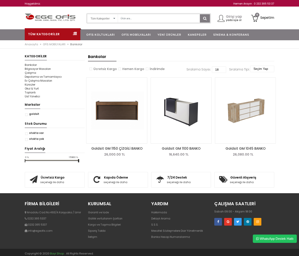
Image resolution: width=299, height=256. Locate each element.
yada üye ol (233, 20)
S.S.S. (154, 224)
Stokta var (36, 133)
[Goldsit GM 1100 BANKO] (181, 110)
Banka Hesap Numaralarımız (170, 237)
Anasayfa (31, 44)
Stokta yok (36, 139)
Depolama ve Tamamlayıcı (43, 77)
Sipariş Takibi (97, 231)
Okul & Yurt (32, 88)
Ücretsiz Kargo (105, 69)
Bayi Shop (57, 253)
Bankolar (31, 65)
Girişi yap (234, 16)
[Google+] (228, 222)
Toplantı (30, 92)
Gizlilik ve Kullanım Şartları (105, 218)
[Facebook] (218, 222)
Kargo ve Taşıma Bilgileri (104, 224)
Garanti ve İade (98, 212)
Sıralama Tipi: (239, 69)
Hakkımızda (159, 212)
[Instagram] (257, 222)
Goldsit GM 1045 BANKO (245, 148)
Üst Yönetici (32, 96)
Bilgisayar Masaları (38, 69)
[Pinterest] (248, 222)
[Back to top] (294, 248)
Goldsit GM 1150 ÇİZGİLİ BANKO (116, 148)
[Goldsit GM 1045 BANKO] (245, 110)
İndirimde (157, 69)
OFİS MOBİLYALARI (54, 44)
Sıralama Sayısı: (198, 69)
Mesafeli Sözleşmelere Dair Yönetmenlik (177, 231)
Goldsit (34, 114)
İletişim (92, 237)
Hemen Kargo (133, 69)
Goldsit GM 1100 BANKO (181, 148)
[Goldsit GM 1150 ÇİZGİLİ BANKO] (116, 110)
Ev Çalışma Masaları (38, 80)
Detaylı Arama (160, 218)
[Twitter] (238, 222)
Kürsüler (30, 84)
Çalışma (30, 73)
